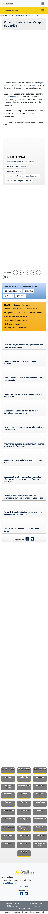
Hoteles (29, 291)
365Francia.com (24, 908)
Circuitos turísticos (13, 176)
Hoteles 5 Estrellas (13, 291)
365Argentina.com (12, 903)
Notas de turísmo (31, 176)
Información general (14, 162)
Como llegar (21, 166)
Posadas (10, 296)
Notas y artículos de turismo (16, 328)
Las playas (9, 313)
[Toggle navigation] (43, 3)
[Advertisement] (24, 55)
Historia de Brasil (37, 313)
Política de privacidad (36, 912)
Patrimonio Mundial (13, 324)
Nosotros (24, 887)
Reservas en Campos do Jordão (18, 181)
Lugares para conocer (15, 171)
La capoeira (21, 313)
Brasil (11, 15)
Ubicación (30, 162)
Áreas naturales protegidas (16, 320)
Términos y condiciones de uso (15, 912)
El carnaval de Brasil (13, 309)
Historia (9, 166)
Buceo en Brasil (31, 309)
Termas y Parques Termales (16, 316)
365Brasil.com (12, 906)
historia (13, 97)
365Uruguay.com (35, 903)
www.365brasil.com (10, 883)
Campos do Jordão (10, 10)
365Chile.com (36, 906)
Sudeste (19, 15)
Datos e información (22, 305)
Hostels (21, 296)
